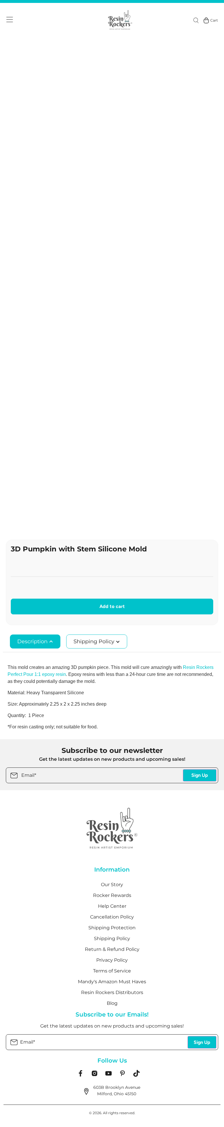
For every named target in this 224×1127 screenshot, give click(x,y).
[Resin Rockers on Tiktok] (136, 1075)
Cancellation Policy (112, 917)
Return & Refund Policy (112, 949)
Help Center (112, 906)
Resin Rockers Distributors (112, 992)
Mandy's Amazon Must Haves (112, 981)
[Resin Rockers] (120, 20)
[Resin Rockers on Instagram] (94, 1075)
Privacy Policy (112, 960)
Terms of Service (112, 971)
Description (33, 641)
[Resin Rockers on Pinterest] (122, 1075)
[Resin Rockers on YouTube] (108, 1075)
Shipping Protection (112, 927)
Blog (112, 1003)
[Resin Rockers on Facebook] (80, 1075)
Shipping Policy (95, 641)
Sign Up (199, 775)
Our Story (112, 884)
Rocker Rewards (112, 895)
